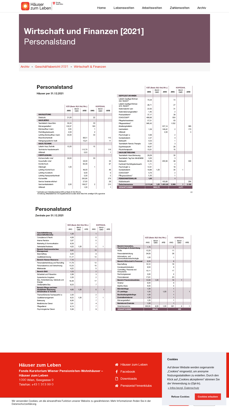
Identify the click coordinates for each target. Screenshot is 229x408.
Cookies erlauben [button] (208, 396)
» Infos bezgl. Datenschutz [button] (183, 388)
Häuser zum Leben (40, 365)
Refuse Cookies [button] (180, 396)
